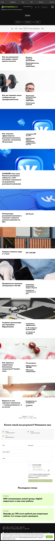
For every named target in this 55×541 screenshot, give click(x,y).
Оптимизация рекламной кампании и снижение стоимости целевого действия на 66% (12, 218)
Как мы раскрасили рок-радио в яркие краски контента (10, 59)
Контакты (52, 2)
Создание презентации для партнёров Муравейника (11, 325)
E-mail (4, 458)
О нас (2, 2)
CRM (42, 28)
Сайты (20, 28)
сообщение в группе (35, 433)
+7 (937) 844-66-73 (10, 433)
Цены (23, 2)
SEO (16, 28)
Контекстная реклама (33, 28)
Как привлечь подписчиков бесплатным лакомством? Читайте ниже (11, 367)
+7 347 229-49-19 (27, 6)
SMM (25, 28)
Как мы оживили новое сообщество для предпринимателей (12, 97)
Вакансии (41, 2)
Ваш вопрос (31, 445)
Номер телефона (6, 451)
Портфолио (13, 2)
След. (31, 418)
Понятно (49, 536)
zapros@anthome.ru (9, 437)
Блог (32, 2)
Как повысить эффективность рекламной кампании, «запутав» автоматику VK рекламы (11, 138)
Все (12, 28)
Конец (35, 418)
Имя (4, 445)
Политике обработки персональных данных (28, 537)
